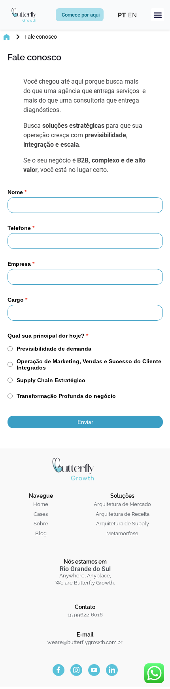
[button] (157, 14)
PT (122, 15)
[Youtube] (94, 671)
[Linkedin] (112, 671)
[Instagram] (76, 671)
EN (132, 15)
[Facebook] (58, 671)
